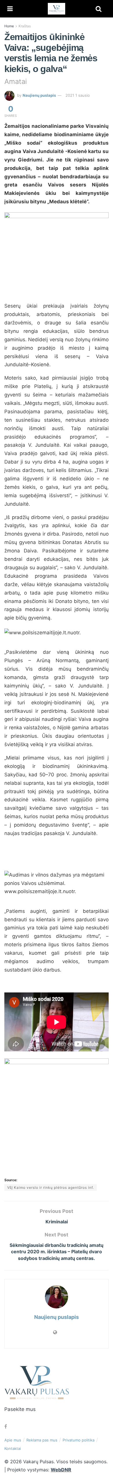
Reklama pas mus (41, 1440)
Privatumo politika (78, 1440)
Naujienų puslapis (39, 95)
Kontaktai (12, 1448)
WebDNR (61, 1470)
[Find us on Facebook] (5, 1426)
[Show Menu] (10, 8)
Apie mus (12, 1440)
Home (9, 26)
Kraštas (25, 26)
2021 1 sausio (77, 95)
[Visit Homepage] (56, 9)
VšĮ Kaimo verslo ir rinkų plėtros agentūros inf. (50, 1187)
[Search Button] (98, 8)
